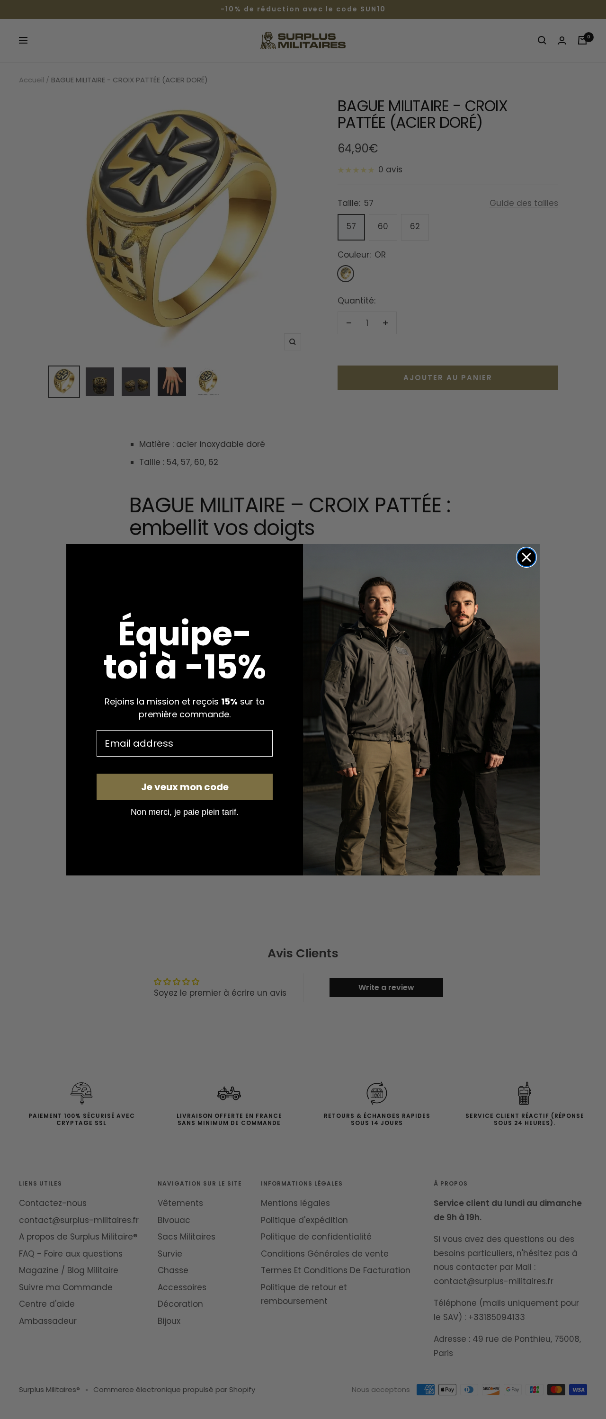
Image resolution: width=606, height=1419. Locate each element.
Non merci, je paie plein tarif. (185, 811)
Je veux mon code (185, 787)
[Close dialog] (526, 557)
